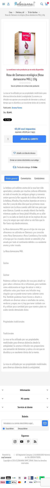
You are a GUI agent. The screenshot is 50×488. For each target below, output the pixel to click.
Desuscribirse (22, 428)
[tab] (11, 178)
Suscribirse (10, 428)
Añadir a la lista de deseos (26, 153)
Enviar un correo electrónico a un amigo (24, 160)
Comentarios (26, 178)
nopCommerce (6, 457)
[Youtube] (22, 442)
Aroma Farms (17, 107)
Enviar (45, 423)
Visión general (11, 178)
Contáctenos (39, 178)
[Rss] (35, 442)
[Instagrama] (15, 442)
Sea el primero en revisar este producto (25, 86)
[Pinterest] (28, 442)
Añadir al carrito (29, 139)
